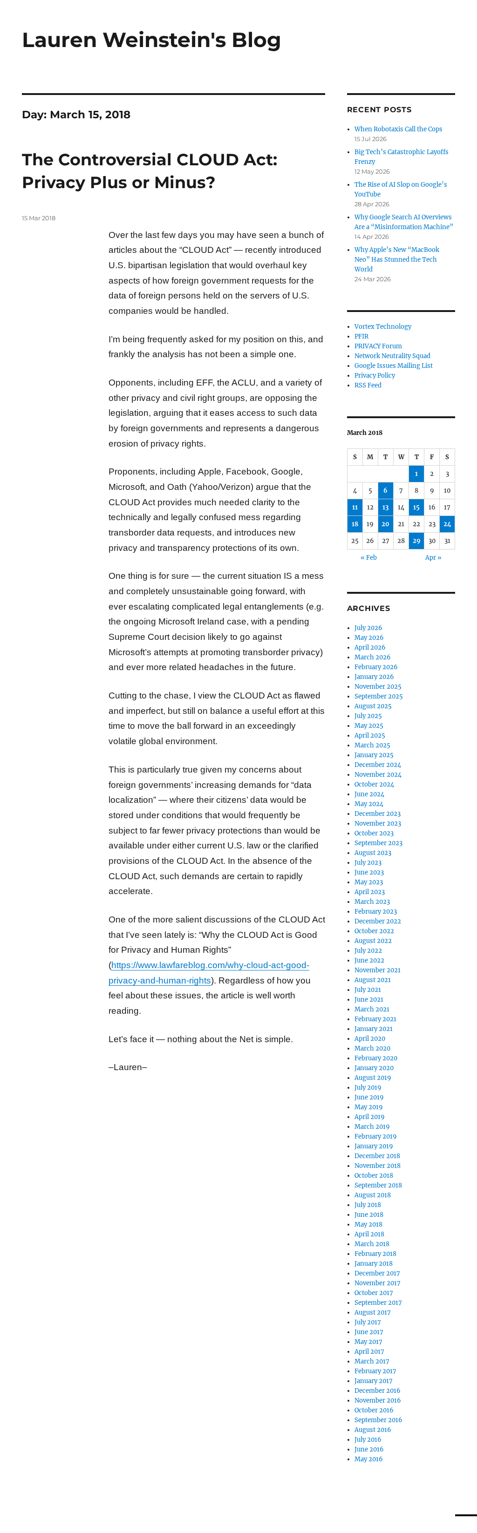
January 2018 (373, 1264)
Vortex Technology (382, 327)
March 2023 (372, 902)
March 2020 (372, 1048)
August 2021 (372, 980)
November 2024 (378, 775)
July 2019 (368, 1088)
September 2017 (378, 1303)
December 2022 (377, 921)
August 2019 (372, 1078)
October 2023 (374, 833)
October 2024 (374, 784)
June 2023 (369, 872)
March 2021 (371, 1009)
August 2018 (372, 1195)
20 (385, 524)
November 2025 (378, 687)
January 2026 (374, 677)
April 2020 (369, 1039)
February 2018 (375, 1254)
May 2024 (368, 804)
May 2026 (369, 638)
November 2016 (377, 1400)
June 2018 (368, 1215)
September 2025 (378, 696)
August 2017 (372, 1312)
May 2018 (368, 1224)
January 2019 (373, 1146)
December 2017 (377, 1273)
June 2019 (369, 1097)
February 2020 (375, 1058)
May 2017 (368, 1342)
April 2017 (369, 1352)
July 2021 (367, 990)
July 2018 (367, 1205)
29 (417, 541)
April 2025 (369, 735)
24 (447, 524)
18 (355, 524)
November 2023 (377, 824)
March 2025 (372, 745)
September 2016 (378, 1420)
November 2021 (377, 970)
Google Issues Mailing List (393, 366)
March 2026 (372, 657)
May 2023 (368, 882)
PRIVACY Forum (378, 346)
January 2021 (373, 1029)
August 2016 (372, 1430)
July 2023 (368, 863)
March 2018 (371, 1244)
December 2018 (377, 1156)
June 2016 (369, 1449)
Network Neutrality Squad (392, 356)
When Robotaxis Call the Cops (398, 129)
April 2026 (370, 647)
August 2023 (372, 853)
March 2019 (372, 1127)
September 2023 (378, 843)
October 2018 (373, 1176)
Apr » (433, 558)
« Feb (369, 558)
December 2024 (377, 765)
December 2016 (377, 1391)
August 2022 (373, 941)
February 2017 (375, 1371)
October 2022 (374, 931)
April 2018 (369, 1234)
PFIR (361, 336)
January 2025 (374, 755)
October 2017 (373, 1293)
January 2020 (374, 1068)
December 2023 (377, 814)
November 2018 (377, 1166)
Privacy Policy (374, 376)
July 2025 (368, 716)
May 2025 (368, 726)
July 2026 (368, 628)
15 (416, 507)
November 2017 (377, 1283)
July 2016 (368, 1440)
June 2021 (368, 1000)
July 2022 (368, 951)
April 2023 (369, 892)
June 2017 (368, 1332)
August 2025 (373, 706)
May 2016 (368, 1459)
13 (385, 507)
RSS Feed (368, 385)
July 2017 (367, 1322)
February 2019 (375, 1136)
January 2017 (373, 1381)
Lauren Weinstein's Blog (151, 39)
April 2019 (369, 1117)
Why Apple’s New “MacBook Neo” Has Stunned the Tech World (396, 259)
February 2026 (376, 667)
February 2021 (375, 1019)
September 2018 (378, 1185)
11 (355, 507)
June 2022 (369, 960)
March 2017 (371, 1361)
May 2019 (368, 1107)
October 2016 (374, 1410)
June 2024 (369, 794)
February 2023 (375, 912)
